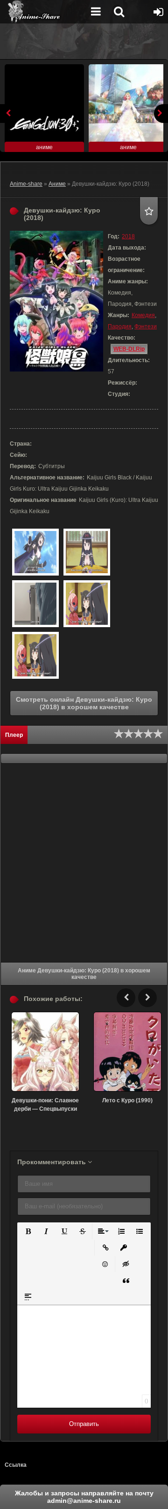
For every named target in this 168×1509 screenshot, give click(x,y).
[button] (27, 1230)
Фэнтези (145, 326)
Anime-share (26, 184)
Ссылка (16, 1465)
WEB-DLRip (129, 349)
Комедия (143, 315)
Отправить (84, 1423)
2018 (128, 236)
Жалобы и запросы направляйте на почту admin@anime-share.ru (84, 1496)
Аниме (57, 184)
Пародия (120, 326)
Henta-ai (44, 11)
